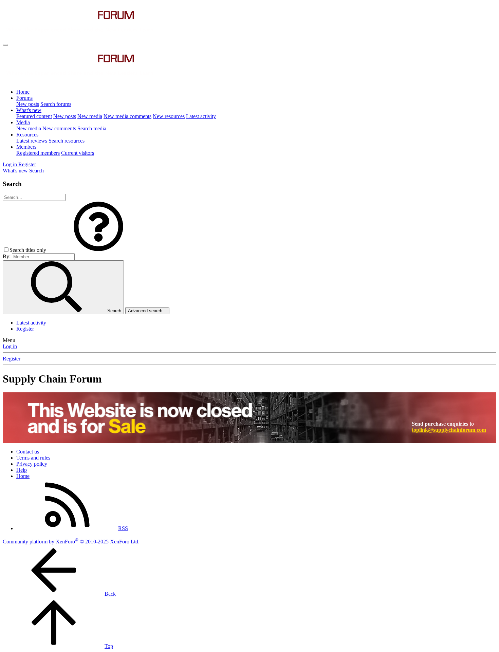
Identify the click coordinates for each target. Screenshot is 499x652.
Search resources (67, 141)
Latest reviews (31, 141)
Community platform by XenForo (71, 541)
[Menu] (5, 45)
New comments (59, 128)
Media (23, 122)
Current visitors (77, 153)
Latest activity (201, 116)
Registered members (38, 153)
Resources (27, 134)
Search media (91, 128)
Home (23, 92)
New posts (27, 104)
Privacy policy (31, 464)
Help (21, 470)
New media (89, 116)
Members (26, 147)
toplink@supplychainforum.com (449, 430)
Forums (24, 98)
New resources (169, 116)
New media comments (127, 116)
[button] (98, 250)
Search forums (55, 104)
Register (25, 329)
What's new (28, 110)
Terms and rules (33, 458)
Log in (10, 346)
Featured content (34, 116)
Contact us (27, 451)
